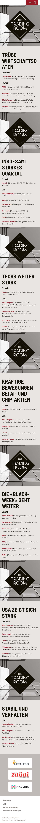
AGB (4, 804)
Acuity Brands (6, 634)
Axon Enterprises (7, 193)
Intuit (4, 200)
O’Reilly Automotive (8, 100)
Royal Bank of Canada (9, 222)
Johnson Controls (8, 439)
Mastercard (5, 529)
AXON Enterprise (7, 516)
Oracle (4, 217)
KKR (3, 542)
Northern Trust (7, 548)
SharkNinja (5, 654)
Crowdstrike (6, 211)
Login (30, 2)
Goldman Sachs (7, 204)
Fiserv (4, 641)
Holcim (4, 292)
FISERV (4, 433)
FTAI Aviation (6, 647)
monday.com (6, 737)
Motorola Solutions (8, 724)
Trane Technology (8, 311)
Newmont (5, 106)
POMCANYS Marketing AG (17, 820)
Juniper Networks (8, 744)
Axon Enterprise (7, 303)
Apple (4, 535)
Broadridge (5, 93)
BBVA (4, 409)
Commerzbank (7, 76)
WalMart (4, 555)
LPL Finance (6, 320)
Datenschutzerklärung (10, 807)
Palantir (4, 327)
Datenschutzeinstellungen (12, 811)
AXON (4, 87)
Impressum (7, 801)
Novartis (4, 183)
